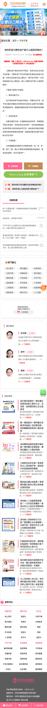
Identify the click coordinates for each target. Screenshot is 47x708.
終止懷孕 (9, 268)
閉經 (38, 632)
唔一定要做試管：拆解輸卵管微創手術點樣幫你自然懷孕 (20, 210)
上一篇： (8, 185)
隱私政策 (32, 693)
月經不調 (9, 273)
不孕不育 (23, 41)
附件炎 (23, 637)
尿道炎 (23, 632)
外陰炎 (8, 669)
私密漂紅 (23, 669)
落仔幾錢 (37, 273)
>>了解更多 (25, 344)
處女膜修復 (23, 664)
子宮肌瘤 (23, 278)
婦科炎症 (23, 292)
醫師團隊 (38, 669)
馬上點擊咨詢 (37, 55)
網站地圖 (24, 700)
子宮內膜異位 (8, 664)
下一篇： (8, 189)
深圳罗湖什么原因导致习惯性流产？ (25, 189)
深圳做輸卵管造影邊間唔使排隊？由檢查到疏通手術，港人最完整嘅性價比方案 (21, 246)
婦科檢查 (23, 288)
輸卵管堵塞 (8, 648)
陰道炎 (23, 616)
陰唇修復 (9, 292)
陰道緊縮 (9, 283)
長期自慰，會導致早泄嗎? (12, 218)
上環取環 (9, 288)
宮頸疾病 (23, 273)
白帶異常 (38, 622)
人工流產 (37, 292)
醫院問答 (38, 659)
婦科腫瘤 (23, 268)
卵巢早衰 (8, 659)
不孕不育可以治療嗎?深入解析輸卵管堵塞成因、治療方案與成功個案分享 (19, 227)
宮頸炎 (23, 622)
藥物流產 (9, 278)
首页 (14, 41)
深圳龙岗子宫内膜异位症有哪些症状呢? (27, 185)
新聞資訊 (38, 664)
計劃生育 (8, 611)
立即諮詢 (24, 312)
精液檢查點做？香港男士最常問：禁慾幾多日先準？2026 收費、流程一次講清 (21, 236)
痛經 (38, 627)
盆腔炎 (38, 637)
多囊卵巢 (8, 653)
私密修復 (37, 268)
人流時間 (37, 283)
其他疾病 (38, 643)
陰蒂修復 (23, 659)
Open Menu (44, 4)
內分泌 (39, 611)
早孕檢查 (23, 283)
